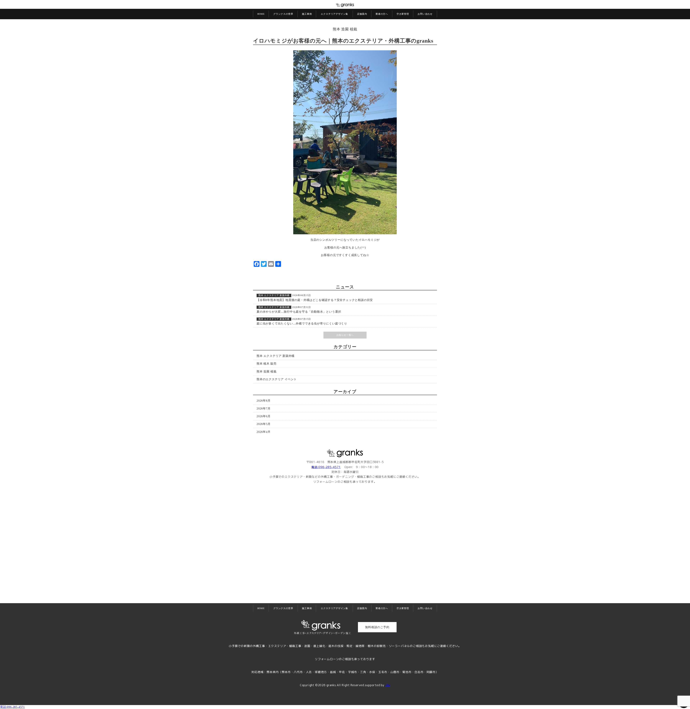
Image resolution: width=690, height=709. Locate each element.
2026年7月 (264, 408)
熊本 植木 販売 (266, 363)
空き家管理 (403, 14)
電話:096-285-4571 (326, 467)
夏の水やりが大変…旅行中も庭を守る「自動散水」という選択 (299, 311)
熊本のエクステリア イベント (277, 379)
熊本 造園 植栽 (345, 29)
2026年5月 (264, 423)
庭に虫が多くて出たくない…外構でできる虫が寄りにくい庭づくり (302, 323)
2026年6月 (264, 416)
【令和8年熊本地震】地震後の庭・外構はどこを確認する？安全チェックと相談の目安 (315, 299)
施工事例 (307, 14)
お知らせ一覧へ (345, 335)
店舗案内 (362, 14)
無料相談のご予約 (377, 627)
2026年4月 (264, 431)
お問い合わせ (425, 14)
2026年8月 (264, 400)
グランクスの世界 (283, 14)
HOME (261, 14)
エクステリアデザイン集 (334, 14)
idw (387, 685)
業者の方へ (382, 14)
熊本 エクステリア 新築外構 (273, 295)
